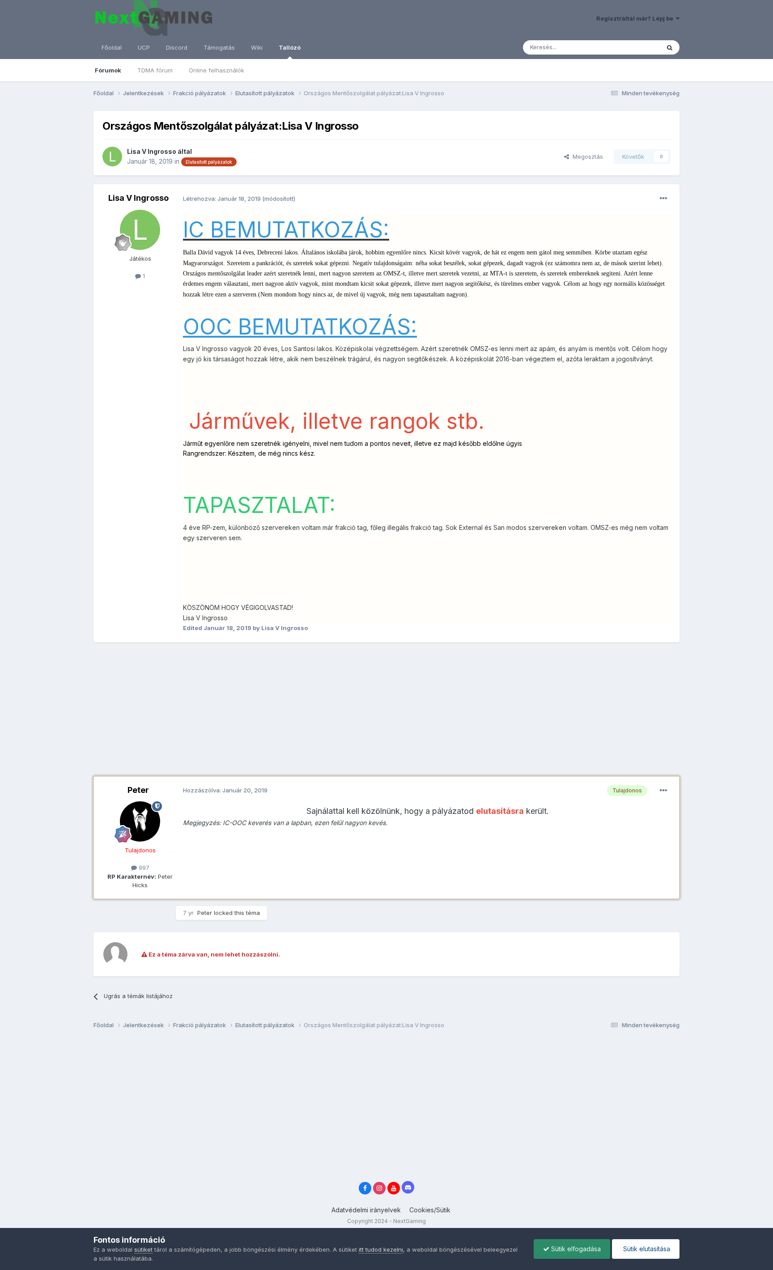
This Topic (634, 47)
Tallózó (290, 47)
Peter (138, 790)
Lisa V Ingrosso (151, 151)
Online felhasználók (216, 70)
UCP (144, 47)
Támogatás (219, 47)
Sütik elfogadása (575, 1249)
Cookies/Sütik (429, 1210)
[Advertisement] (256, 713)
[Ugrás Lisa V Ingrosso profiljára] (112, 156)
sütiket (143, 1249)
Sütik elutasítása (645, 1249)
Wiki (257, 47)
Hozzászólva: (225, 790)
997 (143, 867)
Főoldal (112, 47)
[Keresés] (670, 47)
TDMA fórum (155, 70)
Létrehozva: (222, 198)
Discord (176, 47)
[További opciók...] (663, 198)
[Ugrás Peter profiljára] (140, 821)
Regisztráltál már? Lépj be (636, 18)
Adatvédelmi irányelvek (366, 1210)
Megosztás (586, 156)
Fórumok (108, 70)
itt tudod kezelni (381, 1249)
